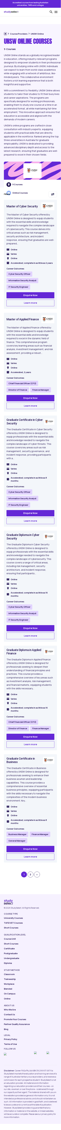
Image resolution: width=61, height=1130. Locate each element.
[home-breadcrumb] (5, 33)
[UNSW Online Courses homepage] (32, 170)
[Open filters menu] (53, 194)
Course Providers (18, 33)
